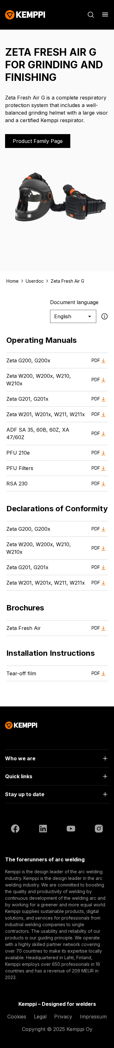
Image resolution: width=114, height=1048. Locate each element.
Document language (74, 302)
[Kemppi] (25, 15)
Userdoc (35, 281)
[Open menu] (105, 14)
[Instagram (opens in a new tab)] (99, 830)
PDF (96, 360)
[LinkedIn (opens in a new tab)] (43, 830)
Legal (40, 1016)
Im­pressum (93, 1016)
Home (12, 281)
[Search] (91, 15)
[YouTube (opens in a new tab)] (71, 830)
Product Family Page (38, 141)
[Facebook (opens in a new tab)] (15, 830)
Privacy (63, 1016)
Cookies (16, 1016)
